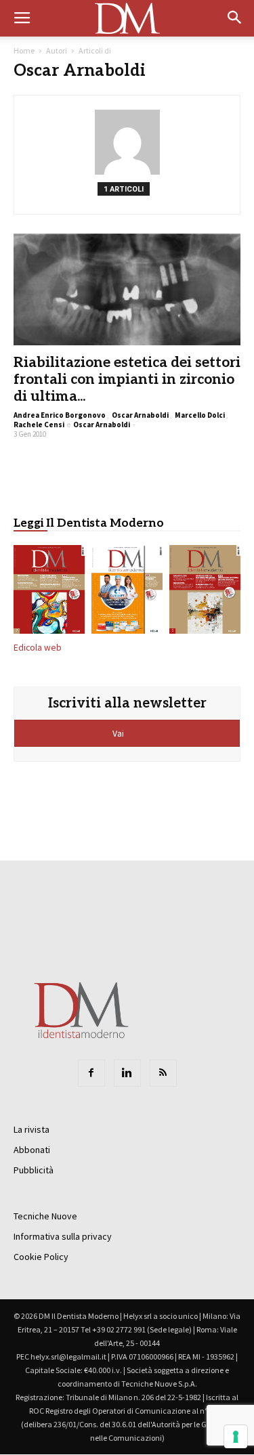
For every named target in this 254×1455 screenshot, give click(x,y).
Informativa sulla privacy (63, 1236)
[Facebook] (91, 1073)
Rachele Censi (39, 424)
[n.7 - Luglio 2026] (49, 591)
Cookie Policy (41, 1257)
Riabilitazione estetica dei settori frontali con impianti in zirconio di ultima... (127, 379)
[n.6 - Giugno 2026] (127, 591)
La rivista (31, 1129)
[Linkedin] (127, 1073)
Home (24, 50)
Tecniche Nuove (45, 1216)
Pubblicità (34, 1170)
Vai (119, 733)
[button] (235, 18)
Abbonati (32, 1150)
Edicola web (38, 647)
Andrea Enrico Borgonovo (60, 415)
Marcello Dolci (200, 415)
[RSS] (163, 1073)
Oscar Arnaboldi (140, 415)
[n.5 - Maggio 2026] (204, 591)
